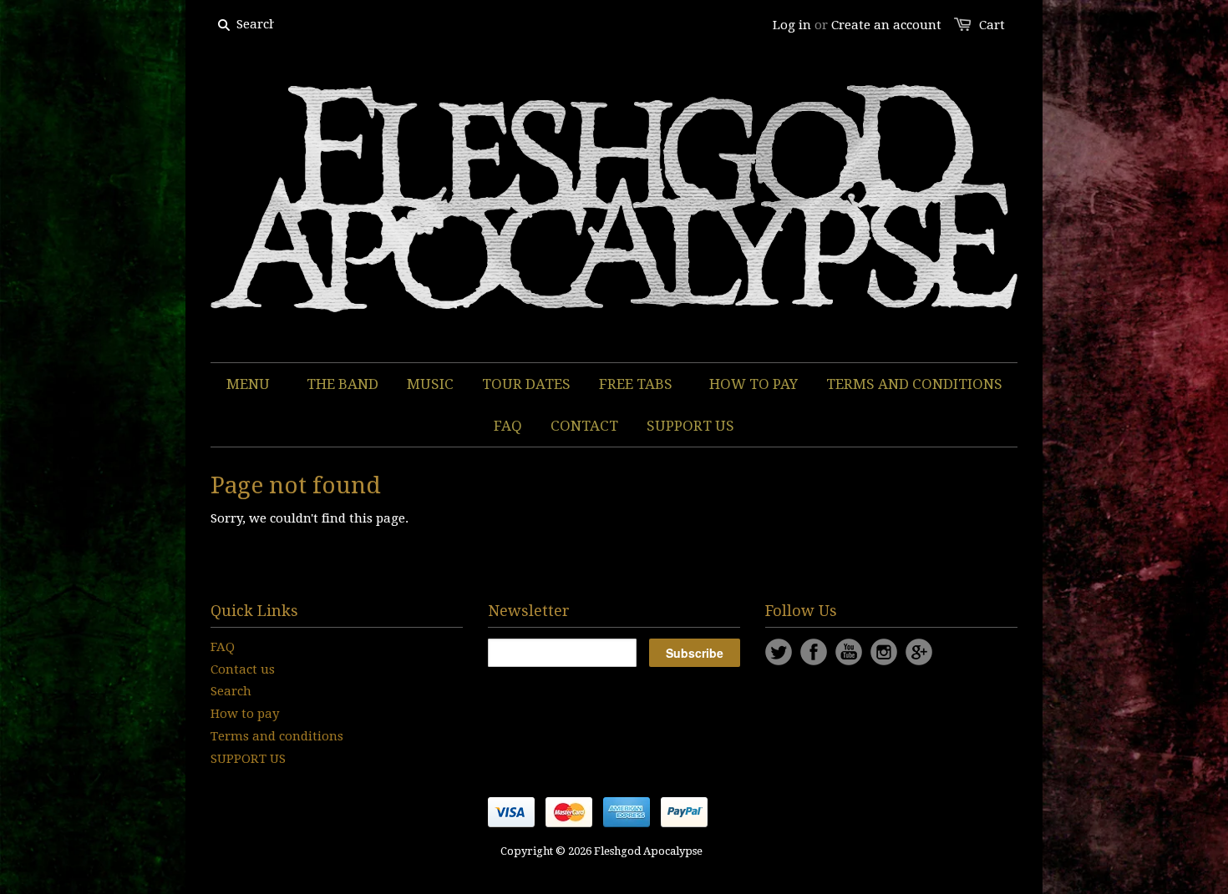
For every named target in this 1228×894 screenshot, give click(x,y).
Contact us (243, 669)
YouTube (848, 652)
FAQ (223, 646)
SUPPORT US (248, 758)
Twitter (778, 652)
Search (231, 691)
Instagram (883, 652)
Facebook (813, 652)
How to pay (245, 713)
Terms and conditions (277, 736)
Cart (992, 25)
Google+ (919, 652)
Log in (792, 25)
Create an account (886, 25)
